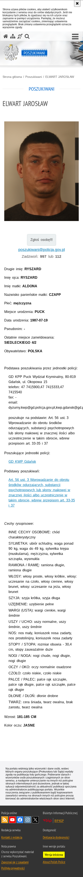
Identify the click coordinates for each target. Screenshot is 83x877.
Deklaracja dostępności (56, 837)
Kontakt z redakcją (11, 837)
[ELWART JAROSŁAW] (41, 171)
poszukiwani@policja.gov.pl (41, 250)
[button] (75, 36)
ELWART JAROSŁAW (59, 76)
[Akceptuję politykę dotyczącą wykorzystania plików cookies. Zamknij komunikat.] (77, 3)
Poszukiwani (33, 76)
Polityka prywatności (13, 868)
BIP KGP (59, 820)
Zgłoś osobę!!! (41, 240)
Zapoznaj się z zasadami (15, 862)
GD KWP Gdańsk (22, 461)
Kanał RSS (4, 819)
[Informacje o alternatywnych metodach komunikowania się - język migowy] (20, 36)
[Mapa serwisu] (12, 36)
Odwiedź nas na (12, 819)
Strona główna (12, 76)
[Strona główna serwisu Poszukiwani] (5, 36)
